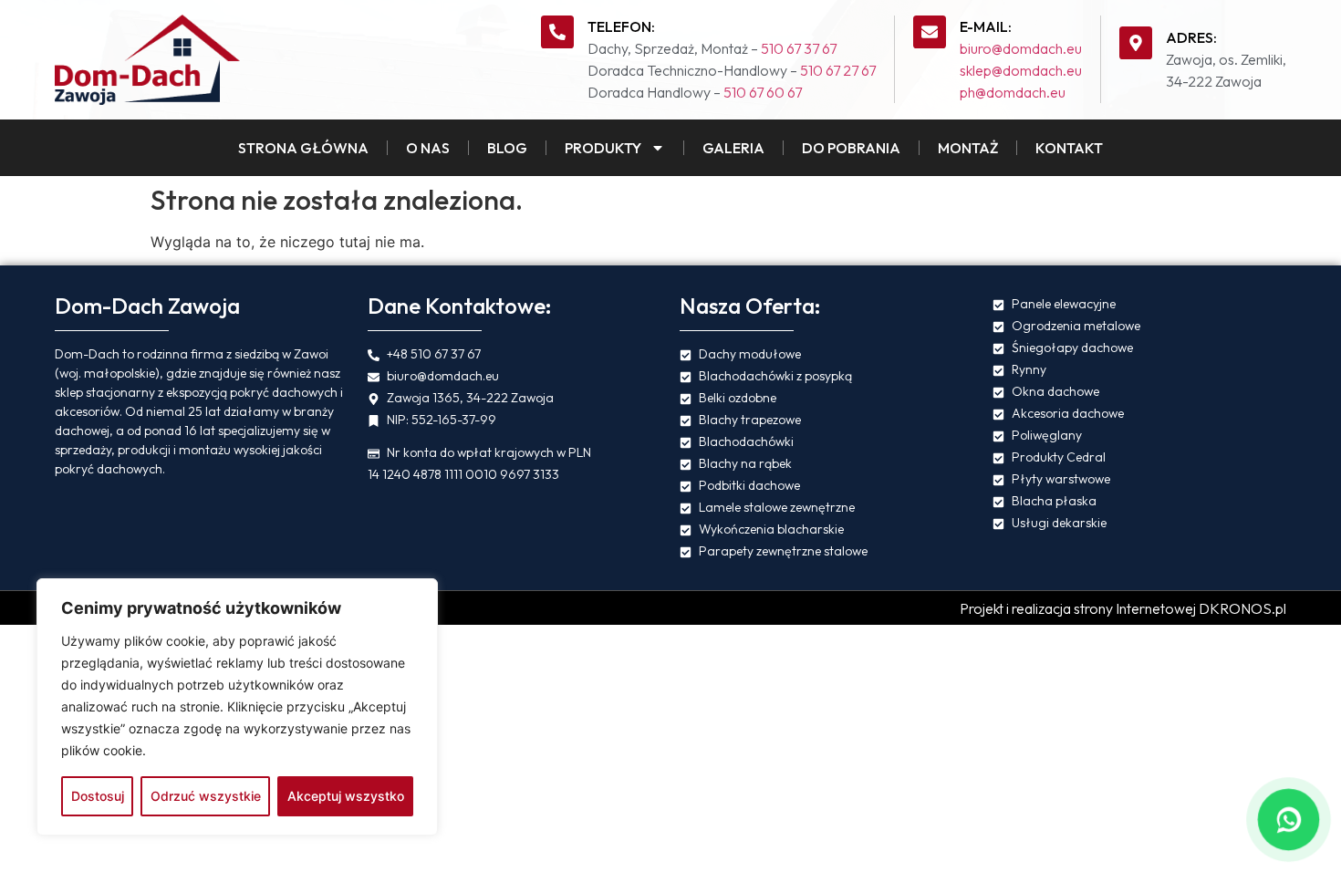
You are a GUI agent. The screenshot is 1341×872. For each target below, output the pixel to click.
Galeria (733, 148)
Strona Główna (303, 148)
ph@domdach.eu (1013, 92)
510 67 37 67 (799, 48)
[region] (237, 707)
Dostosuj (97, 796)
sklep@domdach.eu (1021, 70)
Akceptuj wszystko (345, 796)
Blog (507, 148)
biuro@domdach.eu (1021, 48)
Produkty (603, 148)
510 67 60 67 (762, 92)
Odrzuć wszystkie (206, 796)
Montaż (968, 148)
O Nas (428, 148)
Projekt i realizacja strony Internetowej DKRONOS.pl (1123, 608)
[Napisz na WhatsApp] (1288, 819)
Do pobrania (851, 148)
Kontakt (1069, 148)
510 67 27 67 (838, 70)
